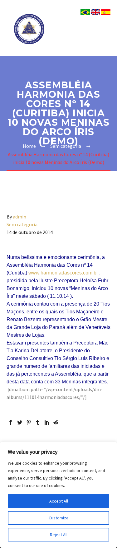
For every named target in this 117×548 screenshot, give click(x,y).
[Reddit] (55, 422)
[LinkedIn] (46, 422)
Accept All (58, 501)
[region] (58, 495)
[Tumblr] (37, 422)
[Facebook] (10, 422)
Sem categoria (22, 224)
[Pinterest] (28, 422)
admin (19, 216)
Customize (59, 518)
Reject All (58, 534)
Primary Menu (104, 29)
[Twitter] (19, 422)
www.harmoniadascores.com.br (63, 272)
